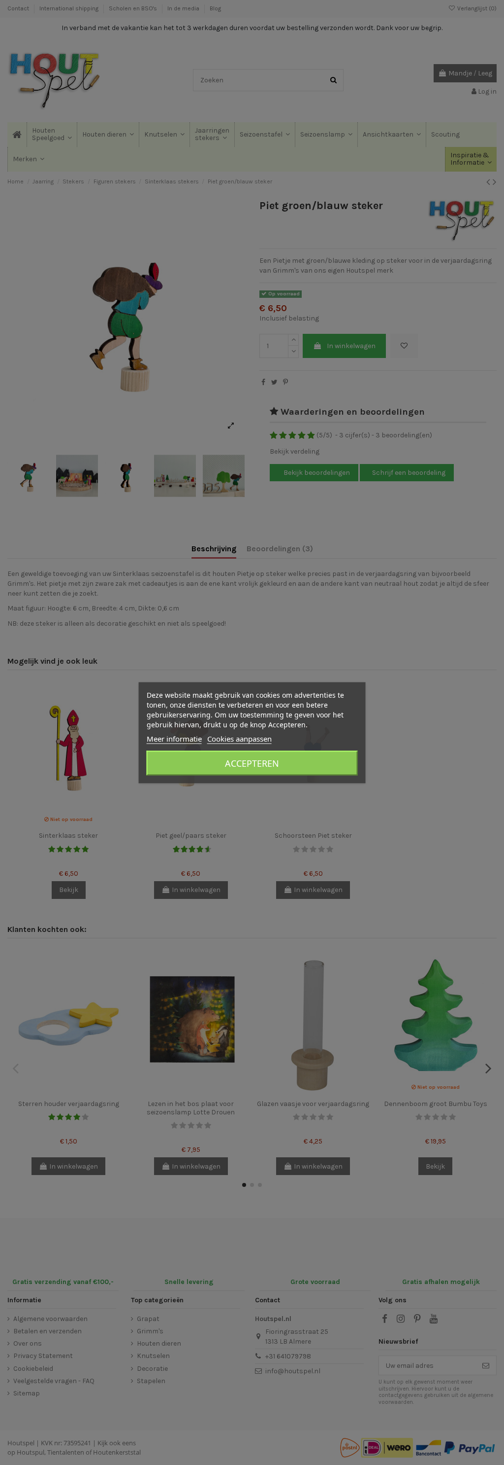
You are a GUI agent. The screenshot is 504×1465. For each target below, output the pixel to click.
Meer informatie (174, 738)
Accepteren (252, 763)
